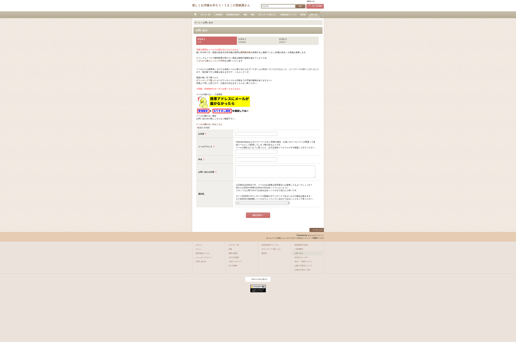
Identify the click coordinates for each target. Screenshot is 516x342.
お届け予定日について (303, 266)
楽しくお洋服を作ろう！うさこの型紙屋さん (221, 5)
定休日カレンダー (301, 257)
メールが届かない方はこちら (209, 124)
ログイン (199, 245)
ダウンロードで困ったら (207, 80)
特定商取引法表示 (301, 245)
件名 (200, 159)
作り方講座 (233, 266)
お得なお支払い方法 (302, 270)
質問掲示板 (246, 52)
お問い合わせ (201, 261)
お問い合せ (298, 253)
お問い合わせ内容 (206, 172)
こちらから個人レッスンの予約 (210, 61)
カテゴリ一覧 (234, 245)
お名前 (201, 134)
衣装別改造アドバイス (270, 245)
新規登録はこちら (203, 253)
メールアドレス (205, 147)
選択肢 (201, 194)
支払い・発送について (303, 261)
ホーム (198, 249)
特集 (230, 249)
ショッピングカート (203, 257)
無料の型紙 (233, 253)
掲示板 (264, 253)
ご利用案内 (298, 249)
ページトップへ (318, 230)
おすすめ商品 (234, 257)
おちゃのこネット (316, 235)
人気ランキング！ (236, 261)
